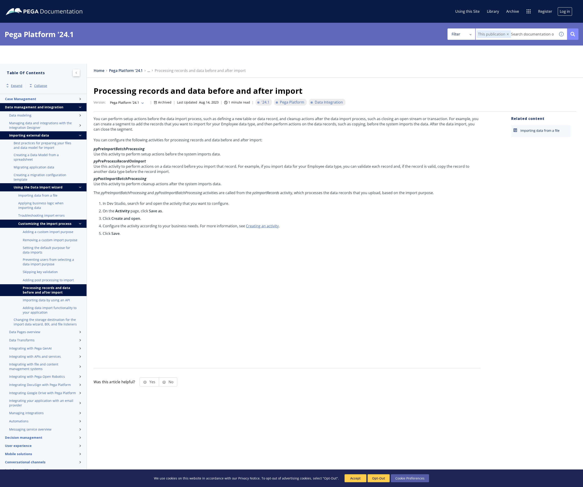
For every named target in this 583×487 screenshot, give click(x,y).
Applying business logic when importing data (41, 205)
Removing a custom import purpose (50, 240)
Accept (355, 478)
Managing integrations (26, 413)
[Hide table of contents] (76, 72)
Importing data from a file (37, 195)
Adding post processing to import (48, 280)
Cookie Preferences (409, 478)
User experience (18, 446)
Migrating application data (34, 167)
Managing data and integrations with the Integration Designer (40, 125)
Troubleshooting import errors (41, 215)
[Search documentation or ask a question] (572, 34)
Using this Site (467, 11)
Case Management (20, 99)
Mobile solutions (18, 454)
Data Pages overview (24, 332)
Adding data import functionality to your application (50, 310)
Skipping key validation (40, 272)
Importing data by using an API (46, 300)
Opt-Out (378, 478)
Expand (16, 86)
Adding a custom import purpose (48, 232)
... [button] (148, 71)
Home (99, 71)
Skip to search (55, 5)
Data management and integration (34, 107)
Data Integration (329, 102)
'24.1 (265, 102)
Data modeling (20, 115)
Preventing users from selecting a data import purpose (48, 261)
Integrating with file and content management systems (33, 366)
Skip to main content (20, 5)
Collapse (40, 86)
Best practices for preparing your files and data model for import (42, 145)
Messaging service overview (30, 429)
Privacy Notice (249, 478)
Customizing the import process (45, 223)
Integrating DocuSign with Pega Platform (40, 385)
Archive (512, 11)
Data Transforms (22, 340)
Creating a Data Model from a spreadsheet (36, 157)
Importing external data (29, 135)
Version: (100, 102)
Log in (565, 11)
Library (493, 11)
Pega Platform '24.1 (126, 71)
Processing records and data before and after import (46, 290)
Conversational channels (25, 462)
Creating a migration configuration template (40, 177)
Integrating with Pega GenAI (30, 348)
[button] (507, 34)
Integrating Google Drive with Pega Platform (42, 393)
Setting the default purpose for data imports (46, 250)
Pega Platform (292, 102)
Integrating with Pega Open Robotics (37, 376)
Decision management (23, 437)
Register (545, 11)
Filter (456, 34)
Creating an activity (262, 225)
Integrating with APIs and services (35, 356)
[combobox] (516, 34)
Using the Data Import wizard (38, 187)
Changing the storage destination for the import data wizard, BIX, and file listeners (45, 321)
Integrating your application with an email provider (41, 402)
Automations (18, 421)
